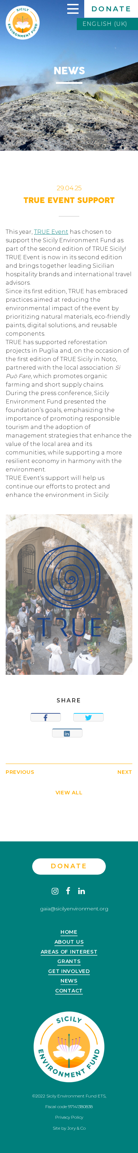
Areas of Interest (69, 952)
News (69, 981)
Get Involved (69, 971)
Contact (69, 991)
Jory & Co (76, 1128)
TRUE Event (51, 231)
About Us (69, 942)
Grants (68, 961)
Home (69, 932)
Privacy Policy (69, 1117)
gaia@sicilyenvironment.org (74, 908)
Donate (111, 9)
